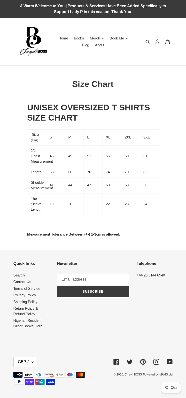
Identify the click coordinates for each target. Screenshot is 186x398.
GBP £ (23, 362)
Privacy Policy (24, 295)
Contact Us (22, 282)
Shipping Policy (25, 302)
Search (19, 275)
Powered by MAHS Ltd (158, 374)
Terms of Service (26, 288)
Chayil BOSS (133, 374)
